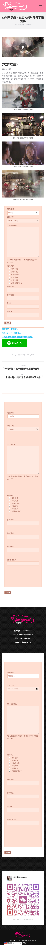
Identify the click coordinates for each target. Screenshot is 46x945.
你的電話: (11, 295)
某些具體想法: (12, 225)
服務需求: (11, 266)
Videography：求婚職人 (11, 333)
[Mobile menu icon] (40, 6)
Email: (9, 303)
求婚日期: (11, 217)
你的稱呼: (11, 287)
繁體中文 (10, 943)
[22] (23, 47)
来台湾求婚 (21, 355)
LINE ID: (10, 311)
